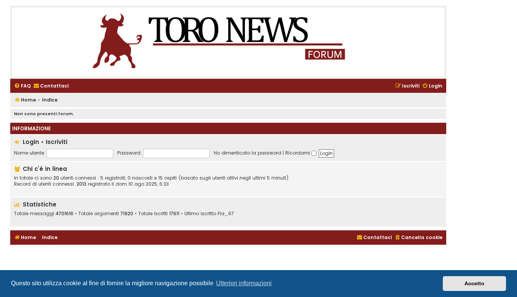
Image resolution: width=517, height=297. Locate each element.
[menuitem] (22, 86)
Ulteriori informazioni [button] (244, 283)
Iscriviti (56, 142)
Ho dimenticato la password (247, 153)
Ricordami (298, 153)
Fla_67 (226, 214)
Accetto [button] (474, 283)
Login (31, 142)
